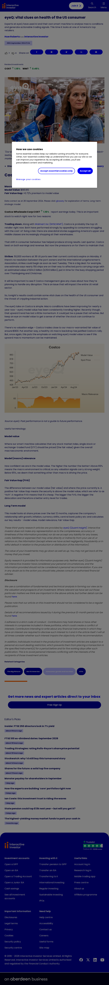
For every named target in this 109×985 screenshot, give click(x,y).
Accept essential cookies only (56, 170)
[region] (54, 165)
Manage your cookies (28, 179)
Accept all (85, 170)
